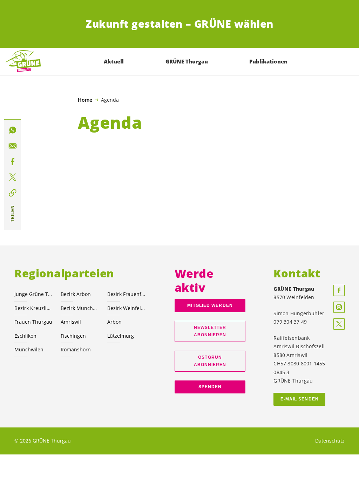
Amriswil (71, 321)
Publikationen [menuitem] (268, 61)
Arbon (114, 321)
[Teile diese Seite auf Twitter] (13, 177)
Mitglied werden (209, 305)
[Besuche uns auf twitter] (339, 324)
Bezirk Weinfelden (126, 308)
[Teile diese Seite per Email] (13, 146)
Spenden (210, 386)
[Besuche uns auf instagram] (339, 307)
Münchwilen (28, 349)
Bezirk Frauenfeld (126, 294)
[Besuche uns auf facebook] (339, 290)
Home (85, 99)
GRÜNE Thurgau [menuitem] (186, 61)
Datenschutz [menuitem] (330, 440)
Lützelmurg (120, 335)
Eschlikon (25, 335)
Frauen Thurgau (33, 321)
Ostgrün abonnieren (210, 361)
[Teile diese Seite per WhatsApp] (13, 130)
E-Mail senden (299, 399)
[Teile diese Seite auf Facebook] (13, 162)
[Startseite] (23, 61)
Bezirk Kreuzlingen (33, 308)
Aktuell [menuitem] (114, 61)
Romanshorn (76, 349)
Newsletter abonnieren (210, 331)
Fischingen (73, 335)
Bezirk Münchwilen (80, 308)
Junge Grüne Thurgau (33, 294)
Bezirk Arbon (76, 294)
